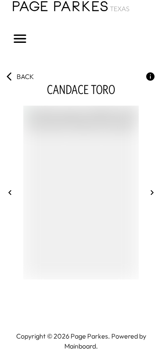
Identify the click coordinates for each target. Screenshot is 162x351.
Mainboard (80, 346)
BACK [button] (25, 76)
